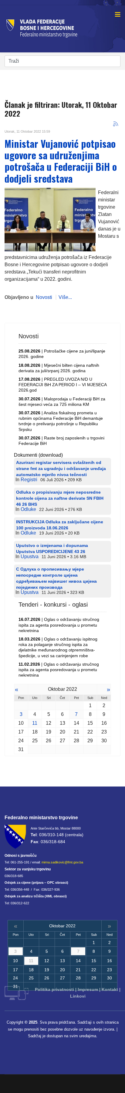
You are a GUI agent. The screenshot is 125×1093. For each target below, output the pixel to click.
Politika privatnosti (54, 989)
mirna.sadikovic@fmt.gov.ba (62, 862)
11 (34, 723)
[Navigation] (117, 14)
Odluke (28, 509)
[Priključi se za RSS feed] (115, 123)
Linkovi (78, 996)
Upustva (30, 556)
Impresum (88, 989)
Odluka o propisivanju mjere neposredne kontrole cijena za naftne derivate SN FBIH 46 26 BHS (59, 498)
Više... (65, 297)
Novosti (44, 297)
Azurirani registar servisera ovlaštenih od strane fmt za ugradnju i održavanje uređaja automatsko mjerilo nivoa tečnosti (61, 468)
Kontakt (110, 989)
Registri (29, 479)
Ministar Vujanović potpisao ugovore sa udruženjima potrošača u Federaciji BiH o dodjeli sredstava (61, 160)
